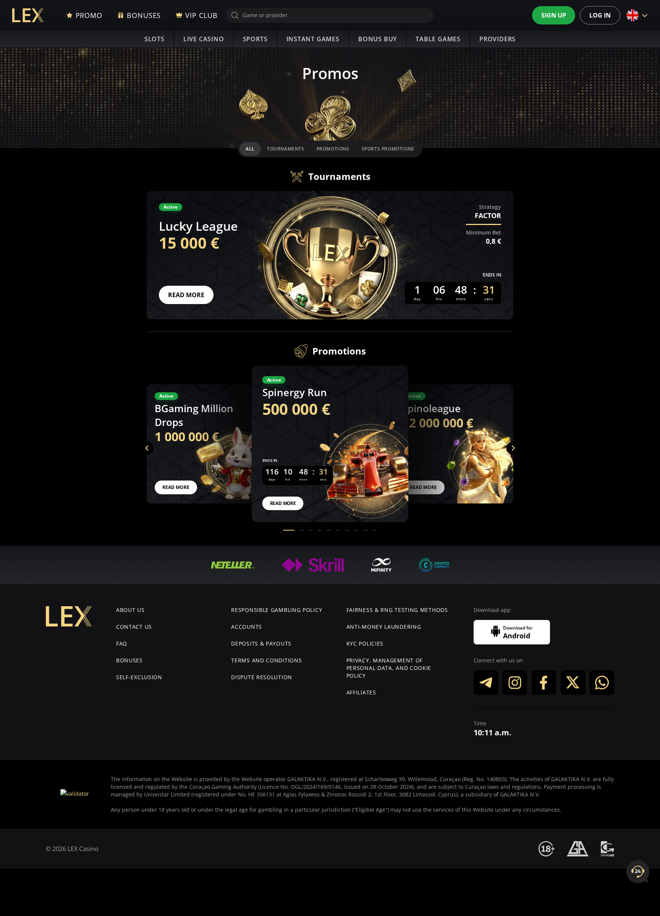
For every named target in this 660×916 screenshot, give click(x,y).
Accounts (246, 626)
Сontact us (134, 626)
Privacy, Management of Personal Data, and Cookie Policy (389, 668)
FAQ (121, 643)
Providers (497, 39)
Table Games (438, 39)
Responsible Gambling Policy (276, 609)
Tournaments (285, 149)
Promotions (333, 149)
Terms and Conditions (266, 660)
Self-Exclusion (139, 677)
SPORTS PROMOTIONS (388, 149)
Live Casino (203, 39)
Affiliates (361, 692)
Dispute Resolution (261, 677)
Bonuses (129, 660)
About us (130, 609)
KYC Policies (364, 643)
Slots (154, 39)
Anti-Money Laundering (383, 626)
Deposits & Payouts (261, 643)
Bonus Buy (377, 39)
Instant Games (313, 39)
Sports (255, 39)
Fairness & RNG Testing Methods (397, 609)
